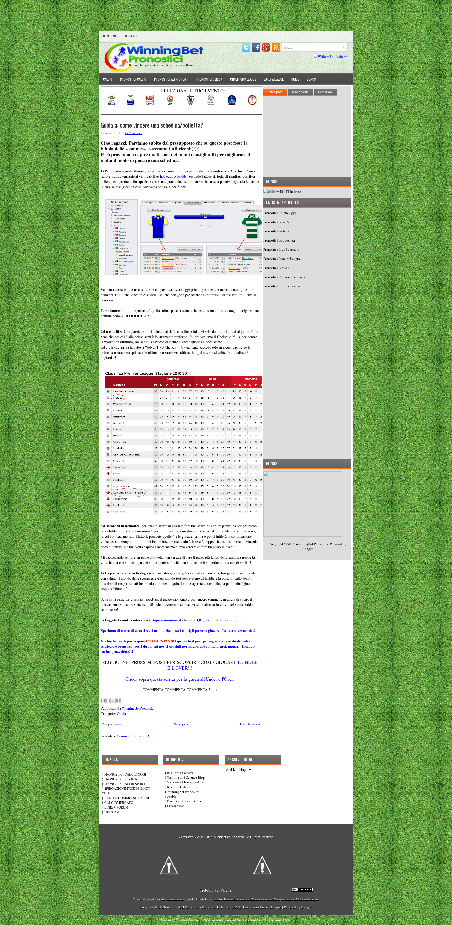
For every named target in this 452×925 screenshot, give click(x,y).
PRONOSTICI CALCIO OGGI (125, 774)
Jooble (172, 796)
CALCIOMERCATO (118, 802)
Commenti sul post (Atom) (137, 735)
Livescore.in (176, 805)
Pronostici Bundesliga (279, 240)
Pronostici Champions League (284, 276)
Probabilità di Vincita (215, 890)
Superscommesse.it (166, 620)
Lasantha (217, 919)
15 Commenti (133, 133)
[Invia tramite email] (103, 700)
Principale (275, 92)
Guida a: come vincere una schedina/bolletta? (152, 125)
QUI (200, 620)
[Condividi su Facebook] (118, 700)
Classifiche (300, 92)
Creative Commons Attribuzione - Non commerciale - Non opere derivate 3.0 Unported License (266, 899)
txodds (181, 176)
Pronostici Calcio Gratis (184, 801)
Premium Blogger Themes (241, 919)
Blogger (307, 548)
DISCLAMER (114, 812)
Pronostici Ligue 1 (276, 267)
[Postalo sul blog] (108, 700)
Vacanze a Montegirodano (185, 782)
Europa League (274, 79)
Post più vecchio (250, 724)
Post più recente (111, 724)
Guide (295, 79)
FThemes (181, 919)
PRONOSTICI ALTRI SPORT (124, 783)
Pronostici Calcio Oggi (279, 212)
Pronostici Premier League (282, 258)
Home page (110, 36)
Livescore (325, 92)
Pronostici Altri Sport (171, 79)
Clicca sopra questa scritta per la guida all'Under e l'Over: (179, 679)
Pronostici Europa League (281, 286)
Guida (121, 713)
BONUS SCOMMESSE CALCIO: (127, 797)
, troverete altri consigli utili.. (226, 620)
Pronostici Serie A (209, 79)
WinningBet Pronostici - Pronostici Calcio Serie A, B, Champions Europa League (224, 907)
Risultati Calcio (178, 786)
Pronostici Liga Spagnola (281, 249)
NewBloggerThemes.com (274, 919)
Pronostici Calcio (133, 79)
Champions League (243, 79)
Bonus (311, 79)
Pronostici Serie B (276, 231)
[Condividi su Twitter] (113, 700)
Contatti (131, 36)
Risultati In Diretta (180, 772)
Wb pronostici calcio (172, 899)
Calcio (107, 79)
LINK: (108, 807)
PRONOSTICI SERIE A (120, 779)
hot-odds (166, 176)
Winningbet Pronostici (183, 791)
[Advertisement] (226, 16)
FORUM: (123, 807)
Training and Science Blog (186, 777)
